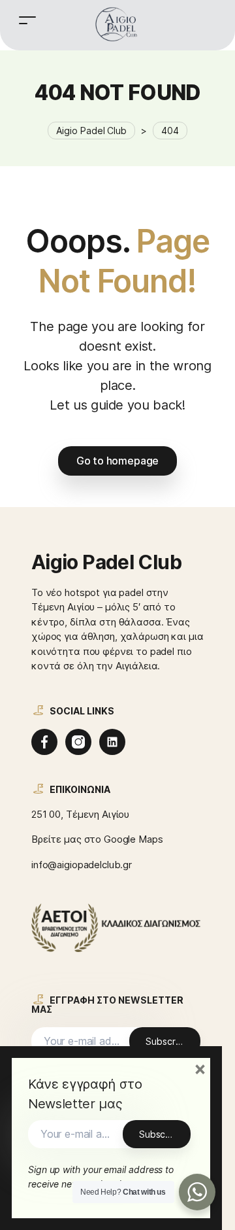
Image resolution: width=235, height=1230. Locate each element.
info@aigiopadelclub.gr (81, 864)
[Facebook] (44, 742)
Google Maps (133, 839)
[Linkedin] (112, 742)
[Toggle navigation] (27, 20)
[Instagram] (78, 742)
